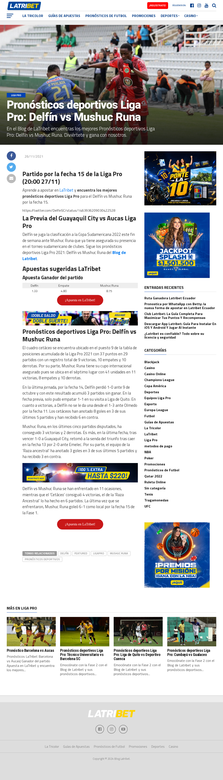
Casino (190, 15)
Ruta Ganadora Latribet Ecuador (170, 298)
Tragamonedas (156, 500)
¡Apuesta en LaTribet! (80, 300)
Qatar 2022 (153, 476)
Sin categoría (155, 488)
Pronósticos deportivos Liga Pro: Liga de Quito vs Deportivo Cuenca (137, 654)
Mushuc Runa (119, 553)
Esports (150, 404)
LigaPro (98, 553)
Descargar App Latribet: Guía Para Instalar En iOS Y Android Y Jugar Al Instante (180, 325)
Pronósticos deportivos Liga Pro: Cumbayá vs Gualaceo (188, 652)
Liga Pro (150, 440)
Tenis (148, 494)
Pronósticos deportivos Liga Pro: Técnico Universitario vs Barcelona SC (81, 654)
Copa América (155, 385)
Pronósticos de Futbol (106, 15)
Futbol (149, 416)
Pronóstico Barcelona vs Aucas (30, 650)
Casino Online (155, 373)
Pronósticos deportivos (42, 559)
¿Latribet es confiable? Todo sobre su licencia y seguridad (174, 335)
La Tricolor (32, 15)
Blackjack (151, 361)
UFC (147, 506)
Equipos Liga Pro (157, 397)
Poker (149, 458)
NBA (147, 452)
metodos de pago (158, 446)
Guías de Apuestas (64, 15)
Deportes (169, 15)
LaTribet (66, 190)
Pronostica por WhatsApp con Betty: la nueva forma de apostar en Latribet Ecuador (179, 305)
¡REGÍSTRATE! (157, 5)
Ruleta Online (155, 482)
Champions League (159, 379)
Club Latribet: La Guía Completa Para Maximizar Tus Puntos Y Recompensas (174, 315)
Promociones (143, 15)
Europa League (156, 409)
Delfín (64, 553)
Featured (80, 553)
